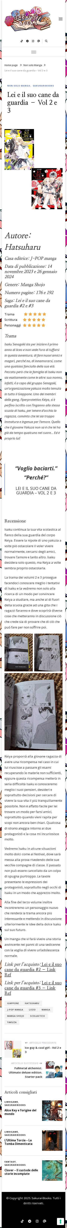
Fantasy (10, 1161)
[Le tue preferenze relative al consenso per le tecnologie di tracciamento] (60, 1221)
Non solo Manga (18, 85)
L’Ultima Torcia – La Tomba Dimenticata (18, 1142)
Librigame (11, 1101)
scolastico (37, 1015)
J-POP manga (15, 1009)
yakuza (12, 1022)
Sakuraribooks (43, 85)
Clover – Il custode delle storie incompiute (21, 1172)
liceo (32, 1009)
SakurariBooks (41, 1198)
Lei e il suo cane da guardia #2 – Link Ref (33, 969)
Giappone (13, 1003)
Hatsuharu (32, 1003)
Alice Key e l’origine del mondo (20, 1112)
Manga (46, 1009)
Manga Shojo (15, 1015)
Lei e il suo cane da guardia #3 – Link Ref (33, 988)
